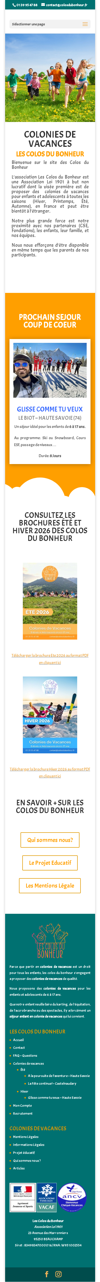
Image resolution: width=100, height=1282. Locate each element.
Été (23, 1070)
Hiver (24, 1091)
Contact (19, 1047)
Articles (19, 1168)
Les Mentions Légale (50, 885)
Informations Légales (28, 1145)
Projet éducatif (24, 1153)
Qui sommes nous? (50, 840)
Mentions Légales (25, 1137)
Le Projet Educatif (50, 863)
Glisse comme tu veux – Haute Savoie (55, 1097)
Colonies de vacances (28, 1063)
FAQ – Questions (25, 1055)
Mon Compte (22, 1105)
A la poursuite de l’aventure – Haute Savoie (59, 1076)
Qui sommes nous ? (27, 1160)
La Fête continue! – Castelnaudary (52, 1083)
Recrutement (23, 1113)
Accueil (18, 1040)
